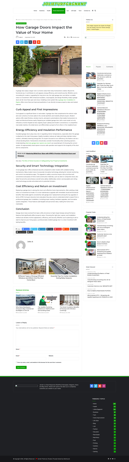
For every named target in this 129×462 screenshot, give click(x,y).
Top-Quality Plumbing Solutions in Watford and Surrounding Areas (46, 308)
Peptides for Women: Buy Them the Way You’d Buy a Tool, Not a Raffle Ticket (106, 167)
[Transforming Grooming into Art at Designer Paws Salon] (91, 228)
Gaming (95, 451)
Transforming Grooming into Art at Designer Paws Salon (105, 227)
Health (49, 10)
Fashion (95, 429)
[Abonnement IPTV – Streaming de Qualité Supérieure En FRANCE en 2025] (91, 252)
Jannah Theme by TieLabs (45, 459)
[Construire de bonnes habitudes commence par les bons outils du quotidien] (91, 75)
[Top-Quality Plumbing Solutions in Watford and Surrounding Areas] (47, 300)
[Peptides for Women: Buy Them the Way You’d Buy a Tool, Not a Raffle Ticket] (91, 85)
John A (21, 37)
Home (35, 10)
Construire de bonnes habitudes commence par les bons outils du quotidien (92, 168)
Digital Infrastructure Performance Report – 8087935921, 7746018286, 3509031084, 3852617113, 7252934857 (90, 193)
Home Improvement (58, 10)
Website (51, 355)
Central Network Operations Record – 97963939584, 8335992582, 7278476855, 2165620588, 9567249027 (103, 113)
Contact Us (87, 10)
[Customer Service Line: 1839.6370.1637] (91, 236)
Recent (88, 67)
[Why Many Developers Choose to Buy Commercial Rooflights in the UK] (25, 300)
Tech (80, 10)
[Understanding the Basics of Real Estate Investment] (91, 219)
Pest (94, 440)
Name (18, 349)
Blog (94, 423)
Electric (95, 448)
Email (18, 355)
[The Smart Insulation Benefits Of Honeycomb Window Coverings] (69, 300)
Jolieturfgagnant (97, 409)
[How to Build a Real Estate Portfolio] (91, 244)
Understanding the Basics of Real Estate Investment (104, 219)
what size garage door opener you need (37, 143)
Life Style (73, 10)
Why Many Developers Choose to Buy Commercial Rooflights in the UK (25, 308)
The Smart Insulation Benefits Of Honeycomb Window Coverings (69, 308)
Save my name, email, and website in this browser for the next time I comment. (39, 362)
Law (68, 10)
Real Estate (96, 434)
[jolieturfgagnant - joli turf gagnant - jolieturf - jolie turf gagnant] (64, 4)
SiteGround (67, 459)
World (94, 403)
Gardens (95, 446)
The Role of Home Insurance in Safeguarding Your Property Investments (44, 161)
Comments (109, 67)
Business (41, 10)
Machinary (96, 437)
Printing (95, 443)
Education (96, 432)
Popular (98, 67)
